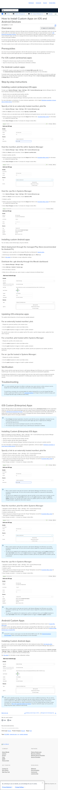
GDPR (3, 759)
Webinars (33, 768)
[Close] (42, 783)
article (47, 157)
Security (23, 730)
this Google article (48, 644)
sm (18, 734)
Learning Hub (34, 774)
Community (38, 3)
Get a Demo (5, 770)
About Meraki (5, 752)
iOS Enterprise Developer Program (14, 411)
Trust (3, 757)
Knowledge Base (42, 157)
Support (45, 3)
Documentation (35, 770)
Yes (5, 720)
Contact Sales (52, 3)
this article (8, 257)
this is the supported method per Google (21, 703)
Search (3, 10)
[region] (22, 785)
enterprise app (13, 734)
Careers (4, 754)
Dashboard (31, 3)
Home (8, 13)
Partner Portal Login (36, 752)
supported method (28, 393)
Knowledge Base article (43, 116)
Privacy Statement (7, 787)
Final (30, 730)
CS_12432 (6, 734)
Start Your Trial (6, 772)
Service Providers (35, 757)
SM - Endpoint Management (37, 13)
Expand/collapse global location (55, 13)
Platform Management (20, 13)
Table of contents (48, 28)
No (10, 720)
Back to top (4, 713)
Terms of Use (5, 760)
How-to (9, 730)
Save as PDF (55, 25)
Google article (41, 252)
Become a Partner (35, 754)
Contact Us (5, 768)
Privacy (4, 755)
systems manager (24, 734)
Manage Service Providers (38, 755)
